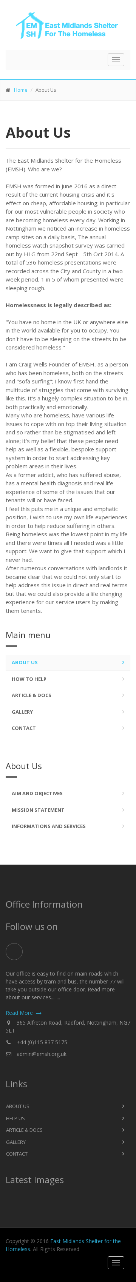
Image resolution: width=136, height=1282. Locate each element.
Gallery (22, 711)
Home (21, 89)
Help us (15, 1118)
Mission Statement (38, 809)
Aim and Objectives (37, 793)
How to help (29, 679)
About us (25, 662)
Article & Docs (31, 695)
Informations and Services (49, 826)
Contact (24, 728)
